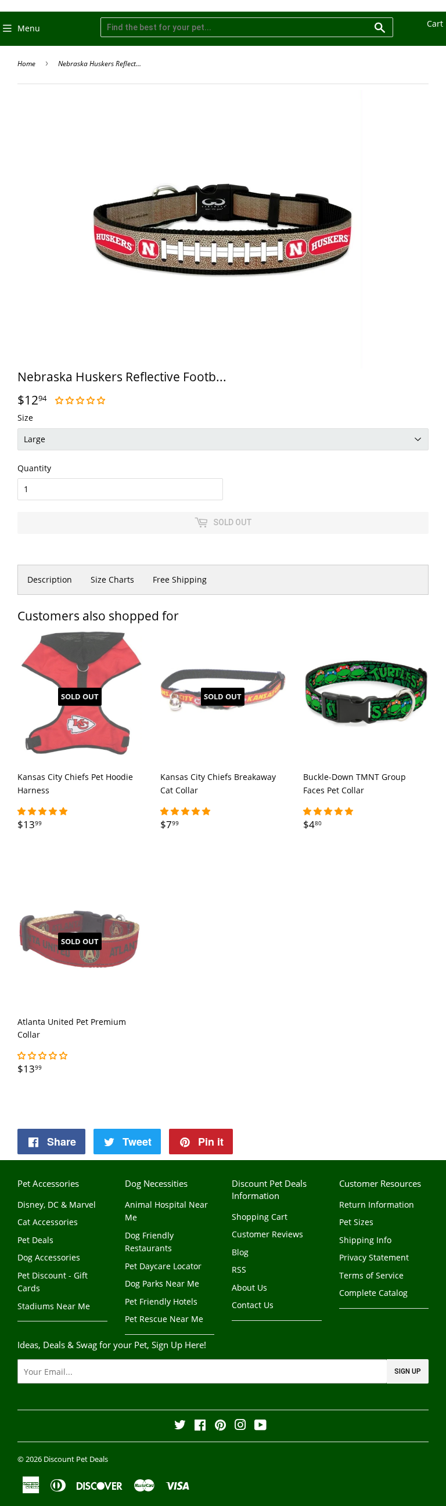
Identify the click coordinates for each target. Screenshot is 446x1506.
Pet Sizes (356, 1221)
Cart (435, 23)
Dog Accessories (48, 1257)
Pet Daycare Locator (163, 1266)
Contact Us (253, 1304)
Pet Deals (35, 1239)
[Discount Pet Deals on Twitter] (180, 1426)
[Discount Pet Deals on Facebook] (200, 1426)
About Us (249, 1287)
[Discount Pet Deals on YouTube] (260, 1426)
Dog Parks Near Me (162, 1283)
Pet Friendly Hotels (161, 1301)
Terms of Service (371, 1275)
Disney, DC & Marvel (56, 1204)
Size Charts (112, 579)
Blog (240, 1252)
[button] (81, 400)
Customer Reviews (267, 1234)
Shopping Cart (259, 1216)
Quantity (34, 468)
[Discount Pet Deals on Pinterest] (220, 1426)
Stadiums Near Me (53, 1306)
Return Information (376, 1204)
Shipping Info (365, 1239)
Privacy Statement (374, 1257)
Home (26, 63)
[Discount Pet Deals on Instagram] (240, 1426)
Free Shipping (180, 579)
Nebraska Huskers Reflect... (99, 63)
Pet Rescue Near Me (164, 1318)
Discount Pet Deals (76, 1459)
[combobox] (246, 27)
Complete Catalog (373, 1292)
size (25, 417)
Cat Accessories (47, 1221)
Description (49, 579)
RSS (239, 1269)
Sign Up (407, 1371)
